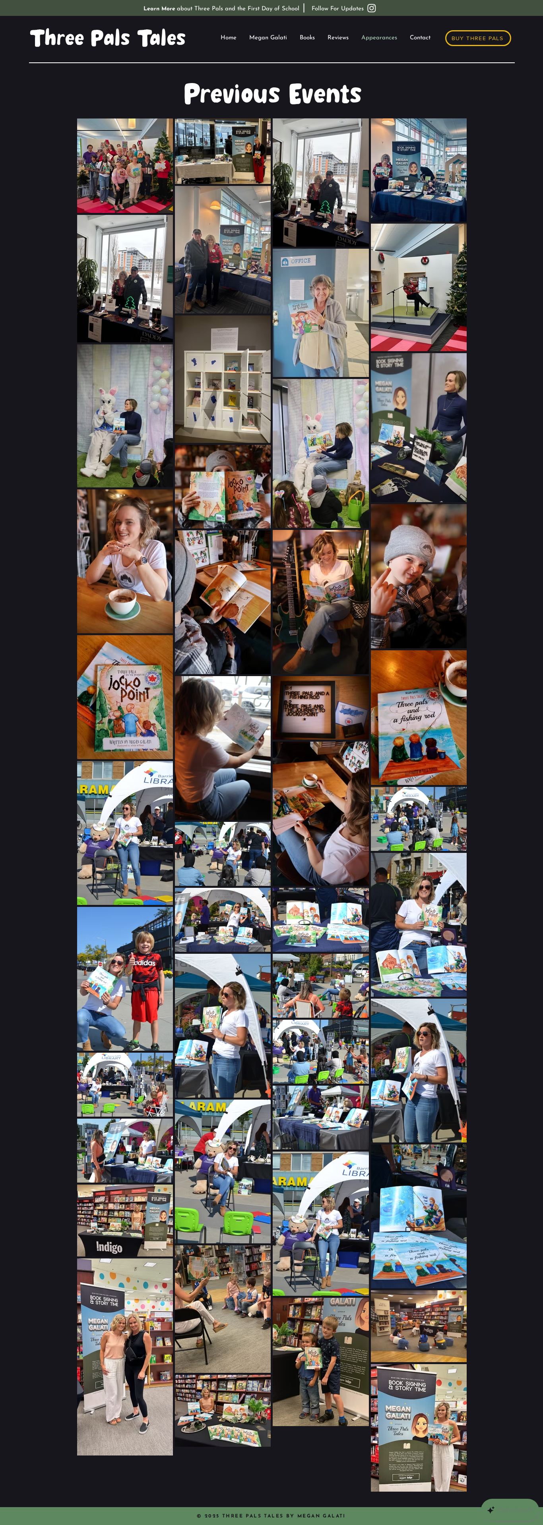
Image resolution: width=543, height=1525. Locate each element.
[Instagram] (371, 8)
